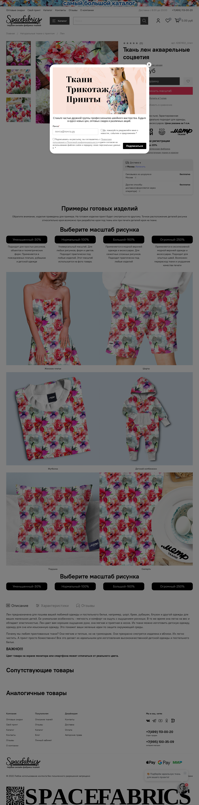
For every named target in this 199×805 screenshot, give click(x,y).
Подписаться (134, 146)
